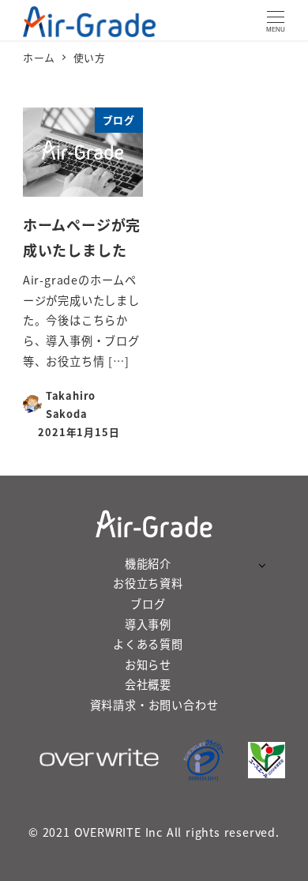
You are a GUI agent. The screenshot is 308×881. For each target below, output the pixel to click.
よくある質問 (148, 644)
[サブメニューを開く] (261, 564)
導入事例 (148, 624)
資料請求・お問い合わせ (154, 705)
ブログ (147, 604)
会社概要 (148, 684)
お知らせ (148, 664)
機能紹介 (148, 563)
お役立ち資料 (148, 583)
